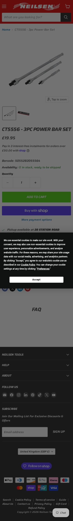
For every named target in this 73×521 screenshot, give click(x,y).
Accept (36, 279)
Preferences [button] (43, 268)
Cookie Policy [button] (28, 264)
